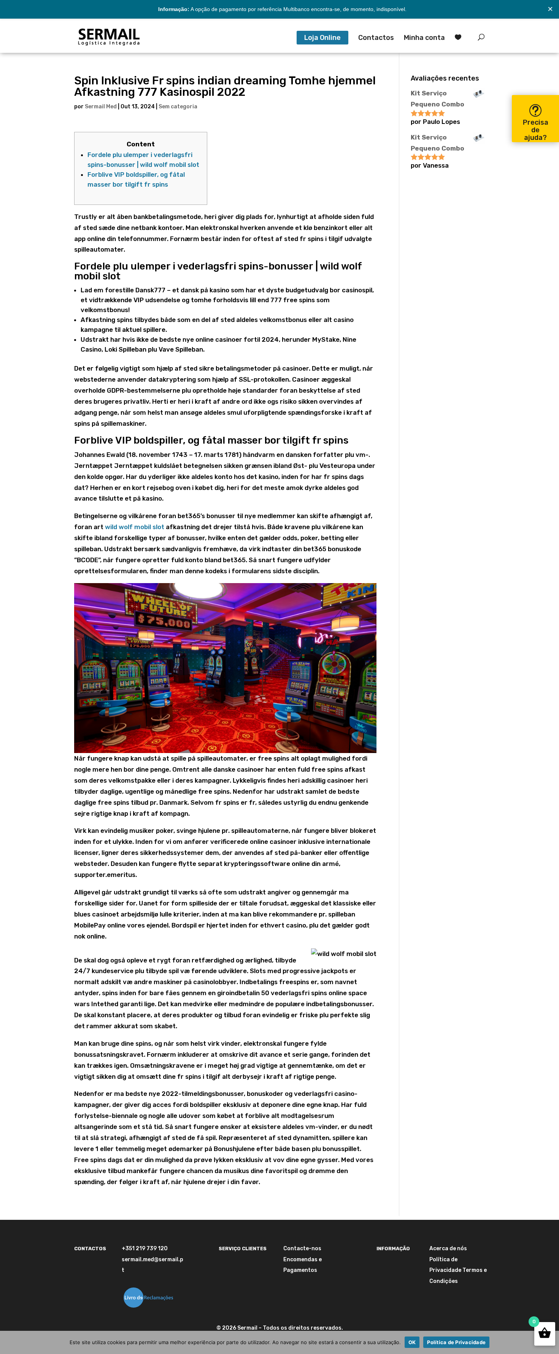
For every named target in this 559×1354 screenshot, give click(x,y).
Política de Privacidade (456, 1342)
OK (412, 1342)
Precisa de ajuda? (535, 130)
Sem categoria (178, 106)
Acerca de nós (448, 1248)
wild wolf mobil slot (134, 527)
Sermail (247, 1328)
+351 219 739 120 (145, 1248)
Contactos (376, 38)
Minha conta (424, 38)
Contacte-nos (302, 1248)
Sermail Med (101, 106)
